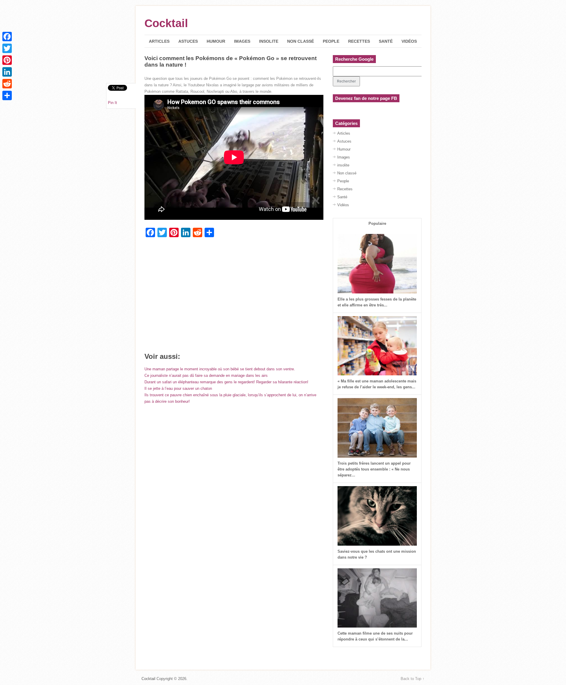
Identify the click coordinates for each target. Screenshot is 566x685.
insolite (268, 41)
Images (242, 41)
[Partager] (7, 95)
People (331, 41)
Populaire (377, 223)
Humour (216, 41)
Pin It (112, 102)
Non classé (300, 41)
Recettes (359, 41)
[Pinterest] (7, 60)
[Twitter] (7, 48)
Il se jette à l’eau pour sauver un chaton (178, 388)
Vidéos (409, 41)
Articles (159, 41)
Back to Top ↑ (412, 678)
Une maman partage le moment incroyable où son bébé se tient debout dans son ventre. (219, 369)
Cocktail (166, 23)
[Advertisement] (233, 297)
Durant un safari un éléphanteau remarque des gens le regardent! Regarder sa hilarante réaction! (226, 382)
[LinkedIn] (7, 72)
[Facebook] (7, 36)
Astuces (188, 41)
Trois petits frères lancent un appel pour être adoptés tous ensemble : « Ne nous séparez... (374, 469)
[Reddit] (7, 84)
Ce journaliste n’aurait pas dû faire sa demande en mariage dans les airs (206, 375)
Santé (386, 41)
